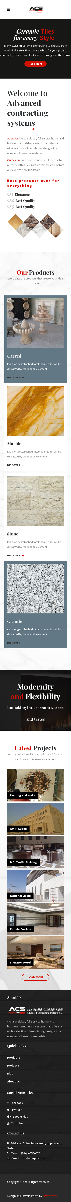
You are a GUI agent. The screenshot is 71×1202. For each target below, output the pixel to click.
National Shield (20, 895)
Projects (13, 1065)
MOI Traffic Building (23, 862)
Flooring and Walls (22, 795)
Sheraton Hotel (20, 962)
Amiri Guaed (18, 828)
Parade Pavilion (20, 929)
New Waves (50, 1196)
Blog (10, 1073)
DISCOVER (13, 377)
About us (13, 1081)
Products (13, 1058)
